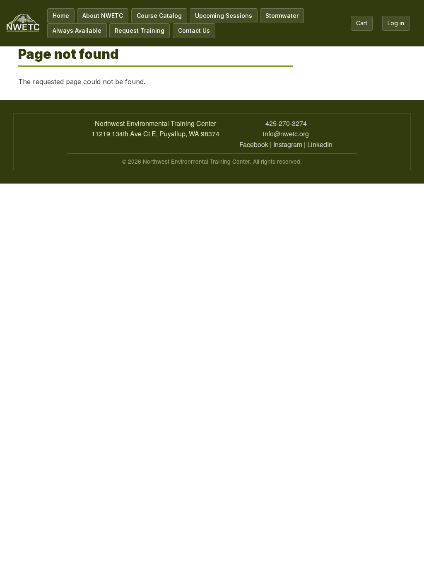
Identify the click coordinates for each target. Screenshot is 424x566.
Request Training (139, 30)
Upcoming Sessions (223, 15)
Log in (396, 23)
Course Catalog (159, 15)
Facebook (253, 144)
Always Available (77, 30)
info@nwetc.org (286, 133)
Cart (361, 23)
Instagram (287, 144)
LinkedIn (319, 144)
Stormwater (282, 15)
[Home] (23, 23)
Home (61, 15)
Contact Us (194, 30)
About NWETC (102, 15)
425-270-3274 (286, 123)
